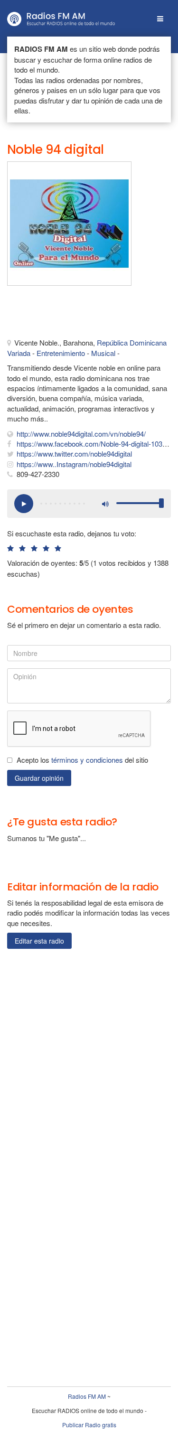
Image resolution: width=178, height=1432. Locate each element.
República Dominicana (132, 342)
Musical (103, 353)
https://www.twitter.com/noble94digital (74, 454)
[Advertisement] (54, 314)
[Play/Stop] (23, 503)
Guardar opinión (39, 778)
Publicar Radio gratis (89, 1425)
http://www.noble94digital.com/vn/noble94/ (81, 434)
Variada (18, 353)
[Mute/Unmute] (104, 503)
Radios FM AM (87, 1396)
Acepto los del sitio (82, 760)
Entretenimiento (61, 353)
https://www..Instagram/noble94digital (74, 464)
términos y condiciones (87, 760)
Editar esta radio (39, 940)
